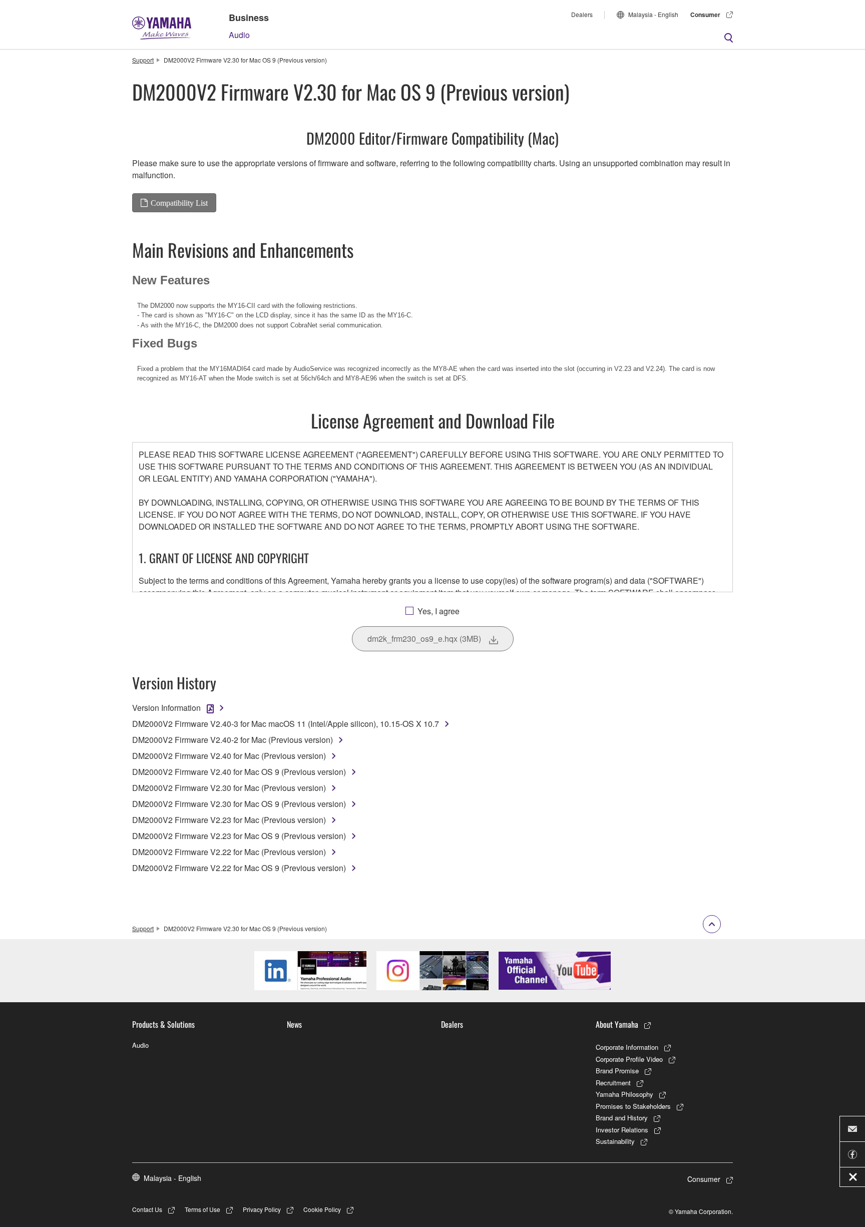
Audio (239, 35)
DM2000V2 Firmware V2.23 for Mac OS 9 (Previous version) (239, 836)
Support (143, 60)
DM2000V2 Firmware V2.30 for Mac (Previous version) (229, 787)
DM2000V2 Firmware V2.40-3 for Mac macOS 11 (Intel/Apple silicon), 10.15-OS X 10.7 (285, 723)
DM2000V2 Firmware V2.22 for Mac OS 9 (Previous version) (239, 868)
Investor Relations (622, 1129)
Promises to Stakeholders (633, 1106)
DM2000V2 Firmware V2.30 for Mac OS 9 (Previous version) (239, 803)
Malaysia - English (653, 14)
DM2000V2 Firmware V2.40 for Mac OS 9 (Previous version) (239, 771)
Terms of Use (202, 1209)
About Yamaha (617, 1024)
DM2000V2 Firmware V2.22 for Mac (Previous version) (229, 852)
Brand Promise (617, 1070)
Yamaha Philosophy (624, 1094)
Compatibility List (179, 203)
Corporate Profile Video (629, 1059)
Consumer (705, 14)
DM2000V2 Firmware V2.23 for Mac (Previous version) (229, 820)
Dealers (582, 14)
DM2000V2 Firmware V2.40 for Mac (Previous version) (229, 755)
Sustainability (615, 1141)
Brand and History (622, 1117)
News (294, 1024)
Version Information (166, 707)
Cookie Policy (322, 1209)
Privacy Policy (262, 1209)
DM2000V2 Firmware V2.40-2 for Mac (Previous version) (232, 739)
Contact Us (147, 1209)
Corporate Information (627, 1047)
